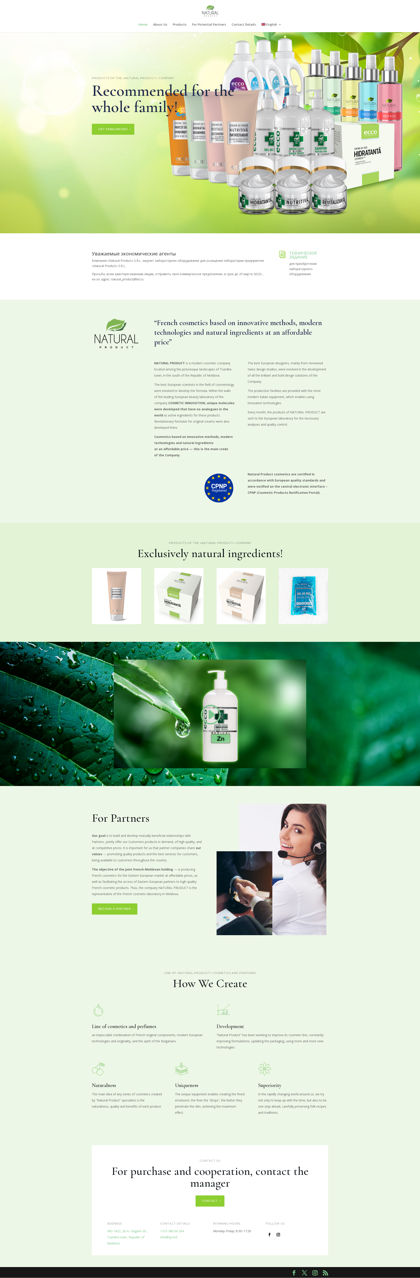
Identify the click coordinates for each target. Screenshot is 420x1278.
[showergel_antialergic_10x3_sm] (303, 623)
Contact (210, 1200)
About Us (160, 25)
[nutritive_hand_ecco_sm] (116, 623)
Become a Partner (114, 908)
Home (142, 25)
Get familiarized (113, 129)
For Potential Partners (209, 25)
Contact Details (244, 25)
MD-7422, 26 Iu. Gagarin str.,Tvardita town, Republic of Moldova (127, 1237)
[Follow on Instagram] (278, 1234)
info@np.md (168, 1237)
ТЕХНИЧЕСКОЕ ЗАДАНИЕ (303, 255)
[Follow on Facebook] (269, 1234)
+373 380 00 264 (172, 1231)
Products (179, 25)
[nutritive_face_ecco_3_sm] (241, 623)
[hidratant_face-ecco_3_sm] (178, 623)
